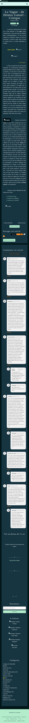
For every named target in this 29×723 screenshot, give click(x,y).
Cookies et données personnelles (10, 720)
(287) (5, 666)
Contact (7, 718)
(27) (6, 697)
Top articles (24, 716)
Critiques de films (14, 20)
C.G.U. (20, 718)
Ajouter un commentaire (15, 253)
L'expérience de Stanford (12, 200)
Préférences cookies (21, 720)
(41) (6, 682)
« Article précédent (7, 223)
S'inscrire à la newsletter (9, 240)
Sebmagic (9, 716)
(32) (8, 691)
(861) (9, 664)
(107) (10, 672)
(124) (5, 670)
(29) (7, 695)
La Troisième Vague (11, 196)
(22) (9, 699)
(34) (10, 687)
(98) (6, 674)
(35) (5, 684)
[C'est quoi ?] (18, 49)
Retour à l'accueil (14, 226)
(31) (5, 693)
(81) (5, 678)
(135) (7, 668)
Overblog (17, 712)
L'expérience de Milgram (12, 198)
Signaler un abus (14, 718)
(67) (7, 680)
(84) (7, 676)
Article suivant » (22, 223)
